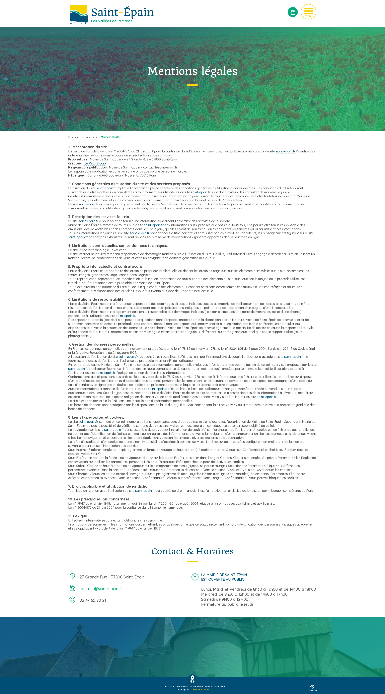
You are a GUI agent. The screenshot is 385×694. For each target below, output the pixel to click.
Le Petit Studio (95, 163)
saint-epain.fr (285, 151)
